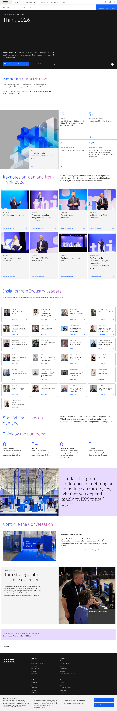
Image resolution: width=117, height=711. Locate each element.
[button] (110, 2)
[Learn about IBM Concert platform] (72, 166)
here (110, 421)
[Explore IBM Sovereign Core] (102, 166)
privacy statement (39, 707)
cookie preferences (39, 702)
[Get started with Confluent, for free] (100, 137)
